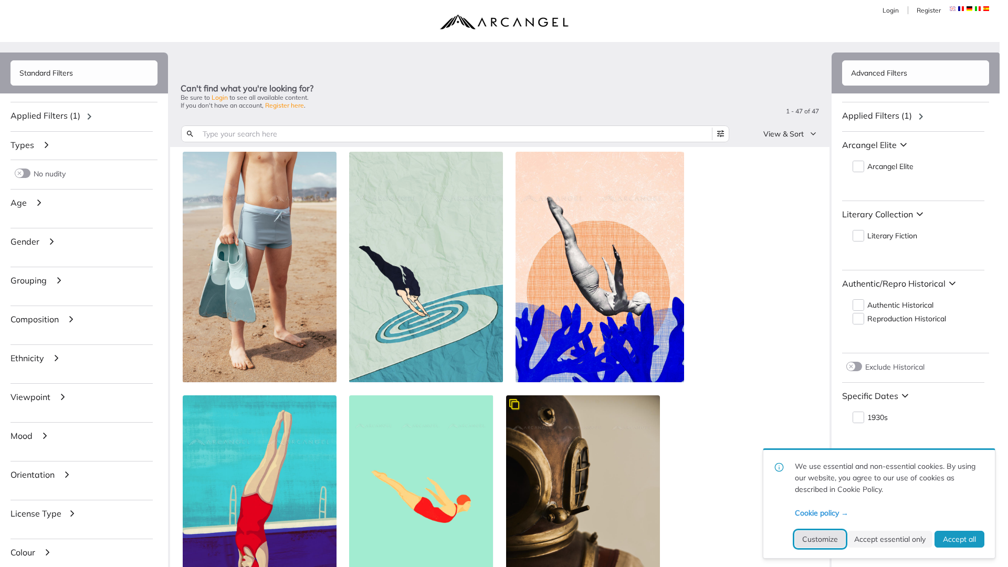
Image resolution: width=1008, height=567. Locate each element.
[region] (84, 116)
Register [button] (929, 10)
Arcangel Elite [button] (890, 166)
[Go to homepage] (504, 22)
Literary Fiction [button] (892, 236)
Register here (284, 105)
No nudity (50, 173)
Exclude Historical (895, 366)
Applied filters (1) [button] (45, 115)
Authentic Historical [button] (900, 305)
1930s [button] (877, 417)
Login (891, 10)
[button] (961, 8)
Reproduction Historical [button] (906, 318)
